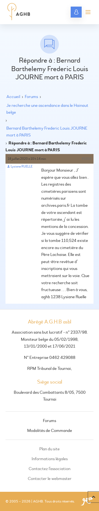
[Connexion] (76, 12)
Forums (31, 96)
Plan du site (49, 449)
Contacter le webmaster (50, 478)
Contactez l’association (49, 468)
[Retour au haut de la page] (93, 497)
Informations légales (50, 459)
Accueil (13, 96)
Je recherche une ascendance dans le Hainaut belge (47, 109)
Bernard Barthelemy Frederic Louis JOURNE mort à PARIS (46, 131)
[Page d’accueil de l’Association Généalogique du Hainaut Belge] (19, 12)
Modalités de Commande (49, 430)
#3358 (86, 159)
